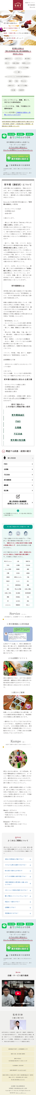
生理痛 (6, 469)
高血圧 (8, 581)
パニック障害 (8, 569)
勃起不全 (28, 561)
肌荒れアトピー (18, 577)
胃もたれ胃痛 (18, 589)
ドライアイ (8, 604)
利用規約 (11, 1088)
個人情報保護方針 (20, 1086)
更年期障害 (7, 480)
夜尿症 (28, 573)
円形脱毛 (18, 596)
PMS (5, 464)
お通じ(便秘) (28, 589)
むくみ (18, 581)
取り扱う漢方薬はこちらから (18, 1079)
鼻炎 (28, 596)
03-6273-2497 (22, 1070)
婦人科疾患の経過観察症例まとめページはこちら (18, 502)
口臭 (18, 561)
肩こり (28, 604)
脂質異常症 (18, 585)
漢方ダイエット (8, 561)
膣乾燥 (6, 485)
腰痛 (8, 596)
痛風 (28, 569)
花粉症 (8, 577)
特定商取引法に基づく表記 (20, 1088)
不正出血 (7, 474)
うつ (8, 585)
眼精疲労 (18, 604)
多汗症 (18, 573)
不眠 (28, 577)
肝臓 (8, 573)
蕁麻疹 (18, 569)
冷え (28, 581)
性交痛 (6, 490)
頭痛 (28, 585)
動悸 (8, 589)
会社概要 (13, 1086)
